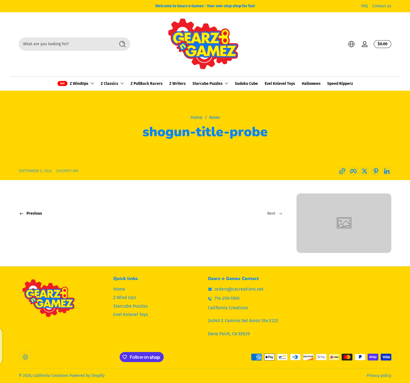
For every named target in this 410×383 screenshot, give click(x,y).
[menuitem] (157, 289)
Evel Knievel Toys (130, 314)
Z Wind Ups (124, 297)
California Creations (50, 375)
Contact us (381, 6)
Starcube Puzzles (207, 83)
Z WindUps (79, 83)
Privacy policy (379, 375)
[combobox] (65, 44)
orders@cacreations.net (239, 289)
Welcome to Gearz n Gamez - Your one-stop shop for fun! (205, 6)
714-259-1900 (227, 298)
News (214, 117)
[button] (351, 44)
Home (196, 117)
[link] (343, 223)
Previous (34, 213)
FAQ (364, 6)
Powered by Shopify (87, 375)
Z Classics (109, 83)
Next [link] (271, 213)
